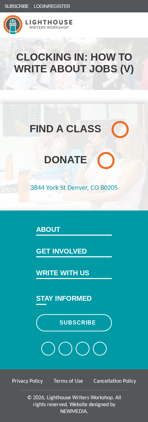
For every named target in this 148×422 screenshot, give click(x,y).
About (48, 229)
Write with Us (62, 273)
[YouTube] (100, 349)
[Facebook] (48, 349)
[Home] (37, 24)
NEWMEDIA (73, 411)
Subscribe (78, 323)
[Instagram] (82, 349)
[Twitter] (65, 349)
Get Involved (61, 251)
